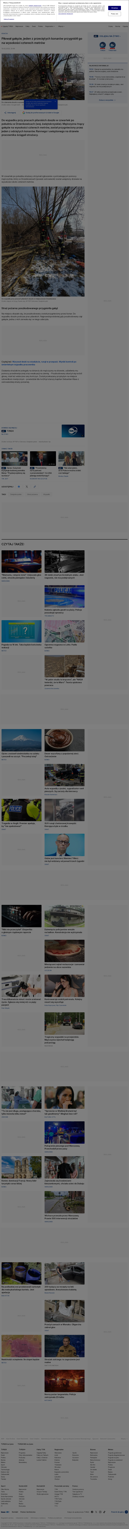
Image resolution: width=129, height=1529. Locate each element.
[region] (64, 11)
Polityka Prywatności (9, 19)
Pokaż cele (114, 14)
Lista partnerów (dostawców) (65, 13)
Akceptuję (114, 8)
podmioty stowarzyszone (35, 5)
